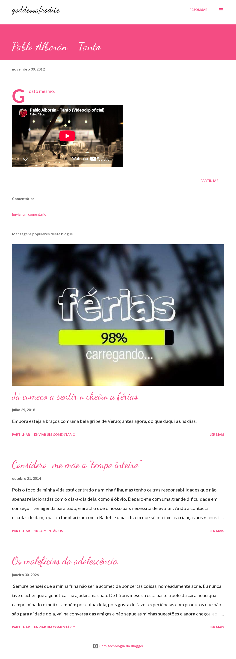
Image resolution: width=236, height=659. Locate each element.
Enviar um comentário (29, 214)
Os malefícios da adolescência (65, 561)
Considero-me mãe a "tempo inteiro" (76, 465)
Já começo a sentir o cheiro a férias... (78, 396)
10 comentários (48, 531)
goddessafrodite (35, 10)
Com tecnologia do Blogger (120, 646)
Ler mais (217, 434)
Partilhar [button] (209, 180)
